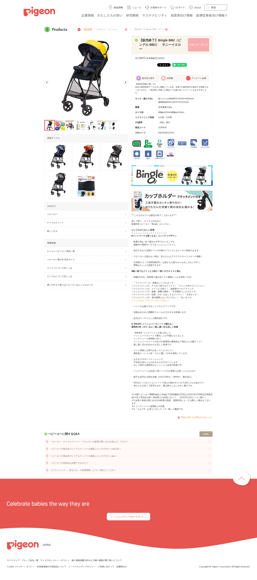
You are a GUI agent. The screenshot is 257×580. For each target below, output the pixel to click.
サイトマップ (13, 560)
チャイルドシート (55, 222)
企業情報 (87, 15)
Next (125, 82)
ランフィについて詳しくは (59, 268)
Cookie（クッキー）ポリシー (21, 566)
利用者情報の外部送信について (51, 566)
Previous (46, 82)
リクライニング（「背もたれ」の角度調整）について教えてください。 (84, 470)
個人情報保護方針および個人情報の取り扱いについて (97, 560)
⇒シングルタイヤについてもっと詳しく (150, 300)
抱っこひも (52, 231)
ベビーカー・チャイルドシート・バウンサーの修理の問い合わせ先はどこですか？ (89, 441)
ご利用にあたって (106, 566)
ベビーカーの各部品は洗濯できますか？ (69, 463)
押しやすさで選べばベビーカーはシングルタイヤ (70, 285)
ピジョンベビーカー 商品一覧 (61, 251)
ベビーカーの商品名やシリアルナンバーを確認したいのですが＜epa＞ (84, 456)
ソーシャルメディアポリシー (81, 566)
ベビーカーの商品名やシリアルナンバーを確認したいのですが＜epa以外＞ (86, 449)
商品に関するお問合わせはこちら (197, 417)
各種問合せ (121, 566)
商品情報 (88, 29)
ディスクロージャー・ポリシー (54, 560)
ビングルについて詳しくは (59, 276)
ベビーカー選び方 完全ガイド (61, 259)
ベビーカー (52, 214)
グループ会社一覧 (30, 560)
